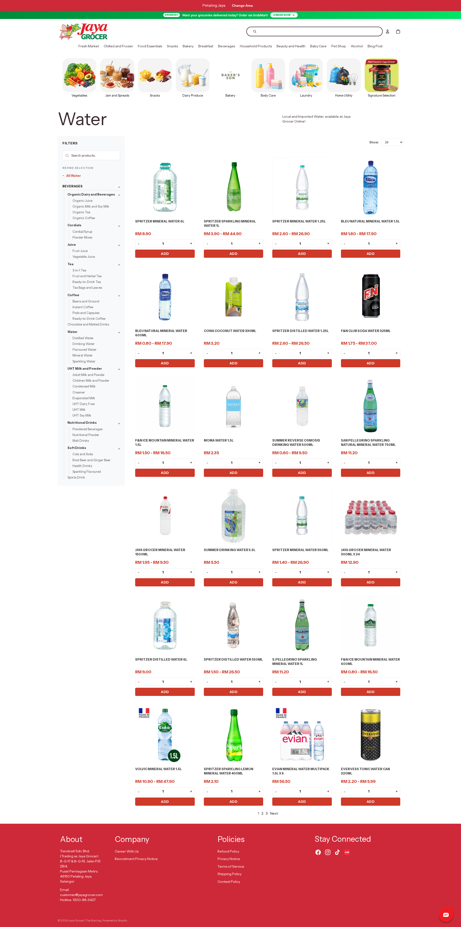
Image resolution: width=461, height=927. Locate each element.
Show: (374, 142)
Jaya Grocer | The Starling (84, 920)
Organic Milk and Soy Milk (91, 206)
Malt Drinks (81, 440)
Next (274, 813)
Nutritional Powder (86, 435)
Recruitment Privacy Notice (136, 859)
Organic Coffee (84, 218)
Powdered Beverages (88, 429)
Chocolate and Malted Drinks (88, 324)
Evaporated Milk (84, 398)
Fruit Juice (80, 251)
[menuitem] (89, 46)
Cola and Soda (83, 454)
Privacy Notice (229, 859)
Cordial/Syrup (82, 231)
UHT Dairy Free (84, 404)
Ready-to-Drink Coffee (89, 319)
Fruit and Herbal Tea (87, 276)
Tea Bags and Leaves (87, 288)
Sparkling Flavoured (87, 471)
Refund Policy (228, 851)
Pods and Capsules (86, 313)
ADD (165, 254)
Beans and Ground (86, 301)
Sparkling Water (84, 361)
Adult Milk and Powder (89, 375)
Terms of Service (231, 866)
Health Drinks (82, 466)
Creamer (79, 392)
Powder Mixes (82, 237)
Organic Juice (82, 201)
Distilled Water (83, 338)
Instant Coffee (83, 307)
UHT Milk (79, 410)
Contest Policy (229, 881)
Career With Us (127, 851)
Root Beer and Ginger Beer (91, 460)
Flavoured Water (85, 350)
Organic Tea (81, 212)
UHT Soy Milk (82, 415)
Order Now (282, 15)
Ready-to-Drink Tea (87, 282)
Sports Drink (76, 477)
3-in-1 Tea (79, 270)
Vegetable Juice (84, 257)
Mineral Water (83, 355)
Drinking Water (84, 344)
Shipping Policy (230, 874)
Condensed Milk (84, 386)
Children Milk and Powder (91, 381)
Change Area (242, 5)
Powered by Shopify (115, 920)
